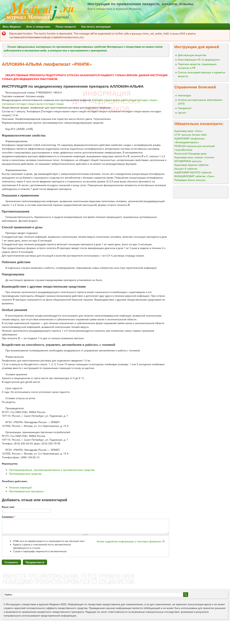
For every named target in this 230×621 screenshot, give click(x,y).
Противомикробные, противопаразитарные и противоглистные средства (52, 470)
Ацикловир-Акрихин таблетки (191, 165)
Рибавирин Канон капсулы (190, 180)
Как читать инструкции (96, 26)
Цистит (182, 112)
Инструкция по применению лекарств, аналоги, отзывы (141, 3)
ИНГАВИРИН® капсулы (188, 161)
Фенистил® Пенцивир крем (190, 153)
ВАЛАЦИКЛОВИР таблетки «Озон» (194, 176)
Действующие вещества (192, 55)
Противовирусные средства (25, 473)
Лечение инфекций (20, 487)
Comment (8, 517)
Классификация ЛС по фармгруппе (199, 59)
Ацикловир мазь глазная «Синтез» (194, 157)
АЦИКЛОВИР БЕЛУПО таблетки (192, 172)
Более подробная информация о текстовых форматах (129, 541)
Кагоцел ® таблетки (185, 168)
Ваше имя (8, 507)
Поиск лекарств (66, 26)
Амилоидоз (184, 95)
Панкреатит (185, 108)
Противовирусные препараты (26, 491)
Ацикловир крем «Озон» (188, 131)
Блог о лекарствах (38, 26)
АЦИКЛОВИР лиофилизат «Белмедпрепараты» (189, 140)
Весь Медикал (12, 26)
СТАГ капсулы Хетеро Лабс (190, 134)
